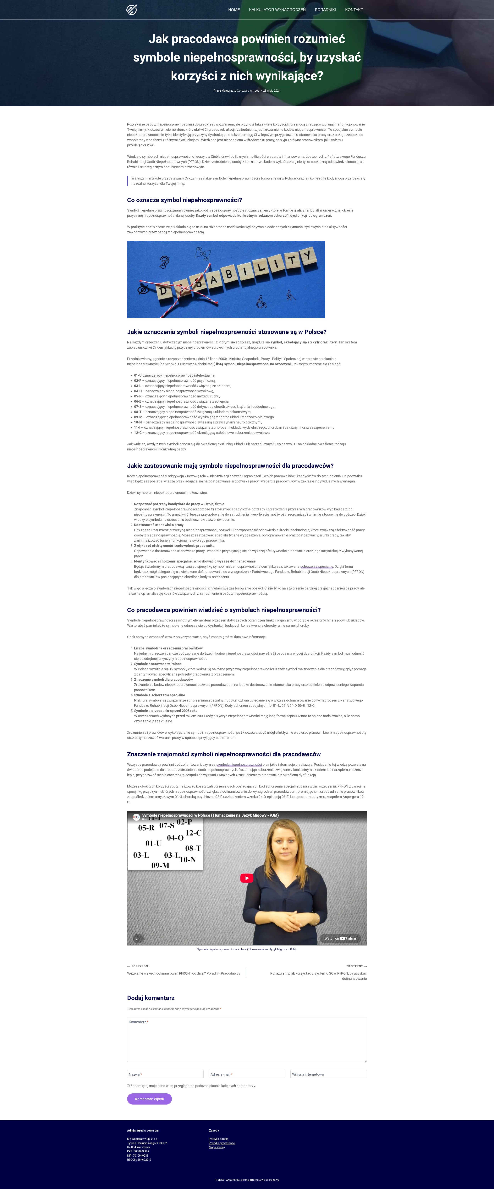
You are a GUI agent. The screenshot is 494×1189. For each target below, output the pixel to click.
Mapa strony (217, 1147)
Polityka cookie (218, 1139)
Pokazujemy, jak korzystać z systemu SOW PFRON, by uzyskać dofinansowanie (318, 973)
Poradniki (325, 10)
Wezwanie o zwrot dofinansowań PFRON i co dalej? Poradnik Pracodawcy (183, 970)
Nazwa (135, 1075)
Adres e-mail (222, 1075)
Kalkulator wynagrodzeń (277, 10)
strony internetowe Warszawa (260, 1179)
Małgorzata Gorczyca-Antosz (240, 90)
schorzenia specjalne (316, 566)
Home (234, 10)
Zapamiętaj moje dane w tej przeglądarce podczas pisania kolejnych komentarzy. (193, 1086)
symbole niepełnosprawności (239, 764)
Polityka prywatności (222, 1143)
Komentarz (138, 1022)
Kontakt (354, 10)
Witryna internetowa (308, 1075)
